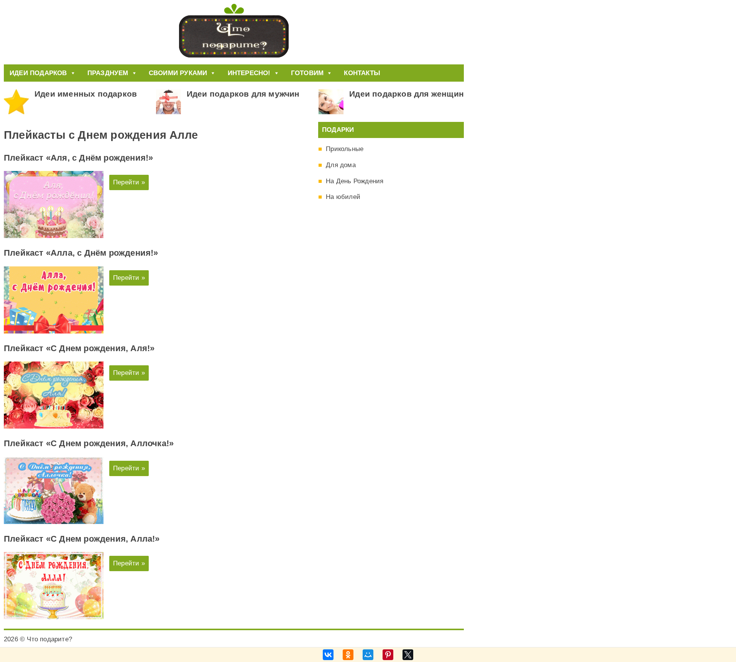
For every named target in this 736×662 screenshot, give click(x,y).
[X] (408, 654)
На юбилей (343, 196)
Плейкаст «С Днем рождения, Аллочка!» (89, 443)
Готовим (307, 73)
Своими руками (178, 73)
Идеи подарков (38, 73)
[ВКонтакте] (328, 654)
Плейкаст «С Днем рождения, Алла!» (82, 539)
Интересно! (249, 73)
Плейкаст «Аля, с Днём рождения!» (78, 158)
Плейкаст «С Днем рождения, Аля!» (79, 348)
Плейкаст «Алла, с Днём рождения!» (81, 253)
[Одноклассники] (348, 654)
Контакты (362, 73)
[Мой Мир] (368, 654)
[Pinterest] (388, 654)
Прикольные (344, 149)
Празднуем (107, 73)
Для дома (341, 165)
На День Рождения (354, 181)
